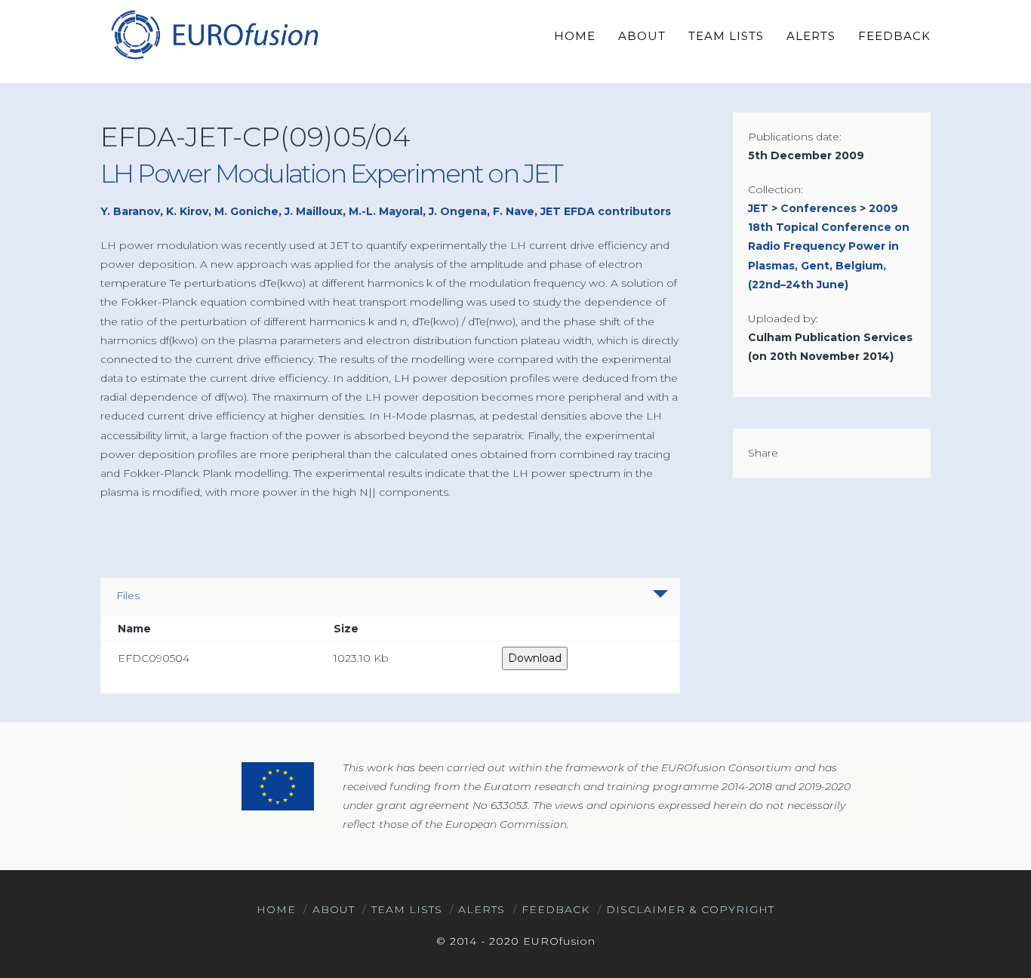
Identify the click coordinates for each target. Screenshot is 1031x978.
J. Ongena (458, 211)
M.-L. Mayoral (386, 211)
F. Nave (513, 211)
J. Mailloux (314, 211)
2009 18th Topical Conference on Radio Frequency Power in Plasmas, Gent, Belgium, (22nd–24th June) (828, 246)
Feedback (555, 909)
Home (276, 909)
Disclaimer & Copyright (690, 909)
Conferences (818, 208)
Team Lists (406, 909)
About (333, 909)
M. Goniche (246, 211)
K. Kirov (187, 211)
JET (758, 208)
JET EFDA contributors (605, 211)
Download (535, 658)
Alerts (481, 909)
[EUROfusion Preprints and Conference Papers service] (213, 34)
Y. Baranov (130, 211)
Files (128, 595)
